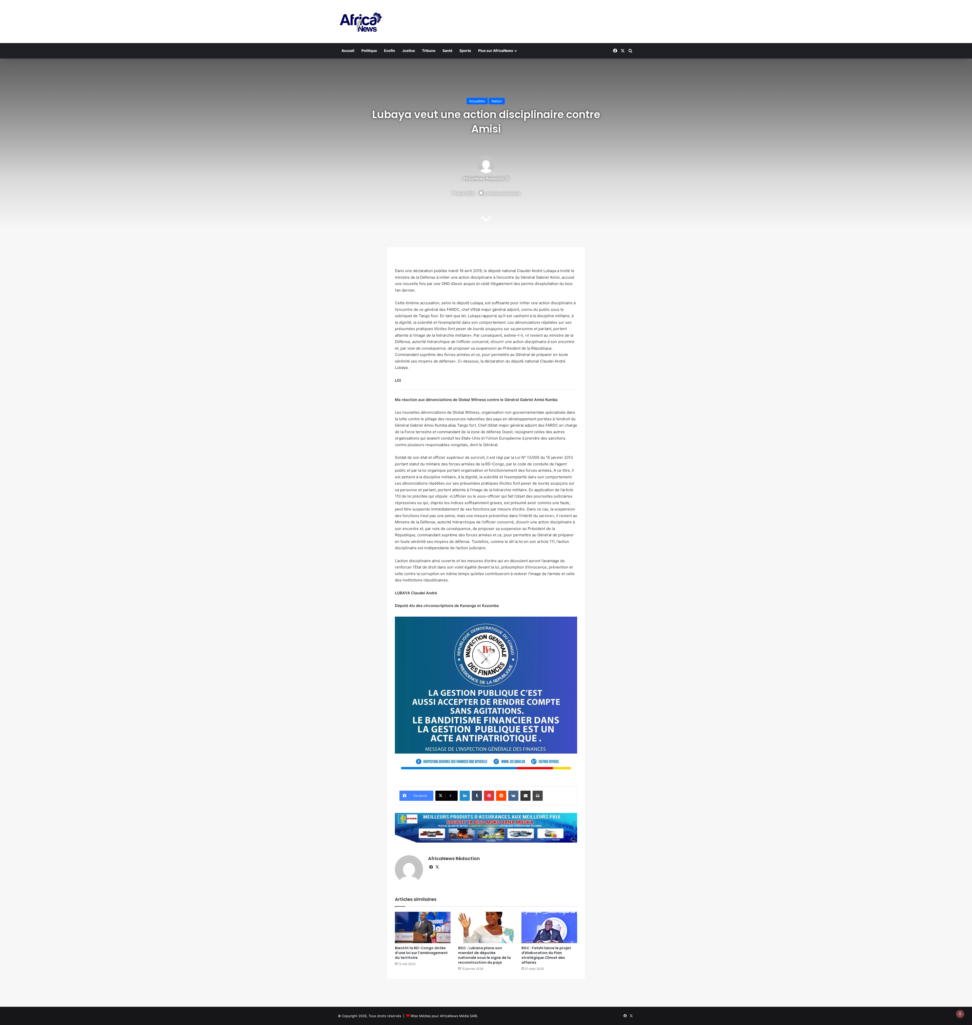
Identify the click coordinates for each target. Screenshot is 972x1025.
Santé (447, 50)
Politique (369, 50)
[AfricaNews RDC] (360, 21)
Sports (465, 50)
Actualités (477, 101)
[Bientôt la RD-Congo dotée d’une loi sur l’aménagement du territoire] (423, 927)
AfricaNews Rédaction (483, 178)
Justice (408, 50)
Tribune (428, 50)
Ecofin (389, 50)
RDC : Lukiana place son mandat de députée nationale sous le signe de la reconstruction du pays (484, 955)
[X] (437, 867)
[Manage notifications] (960, 1014)
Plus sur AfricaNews (495, 50)
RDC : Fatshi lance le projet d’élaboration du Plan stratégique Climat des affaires (546, 955)
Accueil (347, 50)
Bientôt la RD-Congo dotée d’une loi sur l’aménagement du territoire (421, 952)
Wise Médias (421, 1016)
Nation (497, 101)
